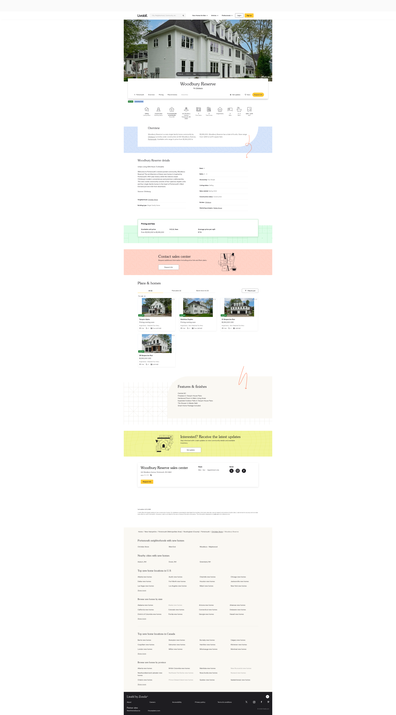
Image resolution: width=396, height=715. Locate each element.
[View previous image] (130, 51)
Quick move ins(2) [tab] (202, 290)
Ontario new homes (145, 680)
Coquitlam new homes (146, 645)
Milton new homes (175, 649)
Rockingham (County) (191, 532)
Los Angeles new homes (178, 586)
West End (172, 547)
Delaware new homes (238, 610)
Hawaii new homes (237, 614)
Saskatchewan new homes (240, 680)
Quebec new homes (207, 680)
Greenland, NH (205, 562)
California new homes (146, 610)
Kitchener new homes (239, 645)
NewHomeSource (133, 711)
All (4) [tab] (150, 291)
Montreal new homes (238, 649)
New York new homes (239, 586)
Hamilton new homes (207, 645)
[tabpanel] (198, 334)
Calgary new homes (238, 640)
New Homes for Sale (199, 15)
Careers (152, 702)
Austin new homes (175, 577)
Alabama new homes (145, 605)
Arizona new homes (206, 605)
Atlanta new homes (145, 577)
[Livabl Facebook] (261, 702)
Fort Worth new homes (177, 581)
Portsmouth (152, 139)
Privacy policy (200, 702)
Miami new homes (206, 586)
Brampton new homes (177, 640)
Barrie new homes (144, 640)
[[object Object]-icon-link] (231, 471)
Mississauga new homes (208, 649)
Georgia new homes (206, 614)
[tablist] (198, 291)
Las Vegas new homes (146, 586)
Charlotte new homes (208, 577)
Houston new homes (207, 581)
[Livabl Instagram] (254, 702)
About (129, 702)
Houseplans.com (154, 711)
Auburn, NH (142, 562)
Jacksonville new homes (240, 581)
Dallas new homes (144, 581)
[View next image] (265, 51)
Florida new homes (175, 614)
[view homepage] (143, 15)
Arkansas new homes (237, 605)
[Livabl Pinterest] (268, 702)
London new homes (145, 649)
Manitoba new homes (208, 668)
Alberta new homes (145, 668)
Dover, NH (172, 562)
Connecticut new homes (208, 610)
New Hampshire (151, 532)
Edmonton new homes (177, 645)
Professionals (226, 15)
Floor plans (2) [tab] (176, 290)
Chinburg (199, 88)
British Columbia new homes (179, 668)
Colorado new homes (176, 610)
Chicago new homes (238, 577)
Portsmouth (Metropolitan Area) (170, 532)
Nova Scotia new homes (208, 673)
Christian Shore (153, 199)
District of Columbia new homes (149, 614)
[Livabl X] (246, 702)
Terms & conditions (225, 702)
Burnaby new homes (207, 640)
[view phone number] (151, 475)
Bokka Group (218, 208)
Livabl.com (216, 514)
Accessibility (177, 702)
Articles (213, 15)
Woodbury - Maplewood (208, 547)
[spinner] (183, 15)
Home (140, 532)
